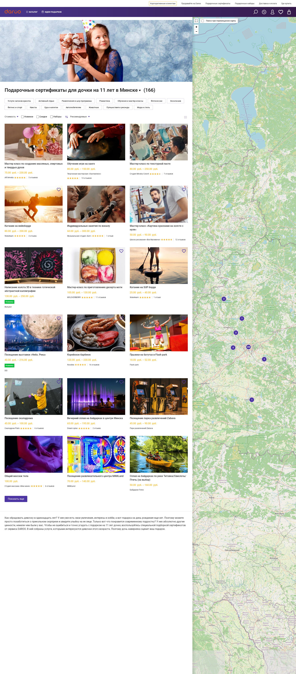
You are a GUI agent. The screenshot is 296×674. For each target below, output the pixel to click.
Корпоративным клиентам (162, 3)
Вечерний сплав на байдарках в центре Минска (95, 418)
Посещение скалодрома (19, 418)
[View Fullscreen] (196, 21)
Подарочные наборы (244, 3)
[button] (223, 299)
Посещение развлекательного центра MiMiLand (95, 476)
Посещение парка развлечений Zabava (152, 418)
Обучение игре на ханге (81, 163)
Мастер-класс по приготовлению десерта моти (94, 287)
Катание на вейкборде (18, 225)
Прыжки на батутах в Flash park (148, 354)
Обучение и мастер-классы (130, 101)
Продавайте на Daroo (191, 3)
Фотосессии (156, 101)
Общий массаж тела (16, 476)
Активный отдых (46, 101)
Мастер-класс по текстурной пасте (150, 163)
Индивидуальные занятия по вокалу (88, 225)
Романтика (104, 101)
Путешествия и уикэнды (118, 107)
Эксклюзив (175, 101)
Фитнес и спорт (15, 107)
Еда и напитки (51, 107)
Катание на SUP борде (143, 287)
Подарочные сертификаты (218, 3)
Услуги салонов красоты (19, 101)
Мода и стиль (143, 107)
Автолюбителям (73, 107)
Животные (94, 107)
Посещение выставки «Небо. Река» (25, 354)
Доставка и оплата (268, 3)
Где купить (286, 3)
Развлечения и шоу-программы (77, 101)
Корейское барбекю (79, 354)
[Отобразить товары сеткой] (185, 117)
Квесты (33, 107)
